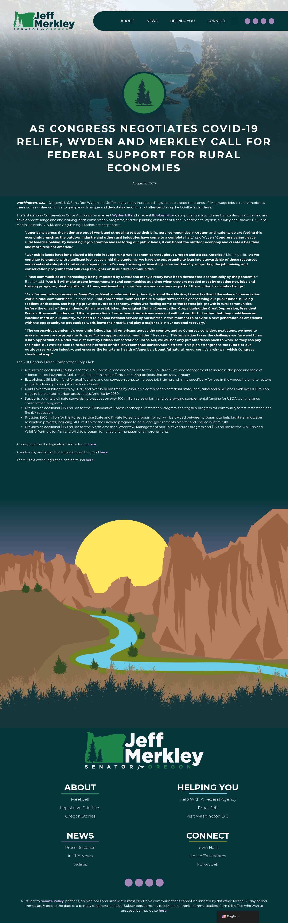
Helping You (182, 21)
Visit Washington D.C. (207, 816)
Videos (80, 864)
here (92, 444)
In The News (80, 856)
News (152, 21)
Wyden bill (121, 215)
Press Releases (80, 847)
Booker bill (161, 215)
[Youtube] (263, 21)
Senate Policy (52, 901)
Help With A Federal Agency (207, 799)
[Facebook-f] (247, 21)
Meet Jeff (80, 799)
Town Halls (208, 847)
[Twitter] (271, 21)
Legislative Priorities (80, 808)
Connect (216, 21)
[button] (234, 21)
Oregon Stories (80, 816)
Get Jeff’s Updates (208, 856)
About (127, 21)
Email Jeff (208, 808)
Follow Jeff (207, 864)
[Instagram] (255, 21)
